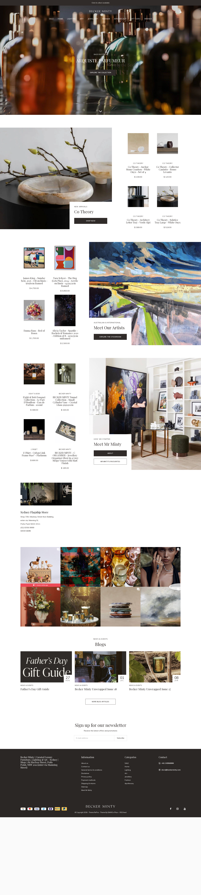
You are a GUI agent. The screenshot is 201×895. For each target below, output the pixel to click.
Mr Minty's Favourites (110, 461)
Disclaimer (85, 773)
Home (60, 19)
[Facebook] (170, 809)
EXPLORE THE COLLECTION (100, 72)
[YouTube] (185, 809)
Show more (25, 531)
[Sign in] (168, 11)
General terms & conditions (91, 770)
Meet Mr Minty (86, 790)
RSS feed (123, 812)
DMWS (110, 812)
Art (82, 19)
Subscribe (120, 738)
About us (84, 763)
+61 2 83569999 (167, 763)
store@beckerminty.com (171, 770)
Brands (148, 19)
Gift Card (135, 19)
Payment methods (88, 780)
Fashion (106, 19)
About (110, 453)
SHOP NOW (90, 221)
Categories (130, 757)
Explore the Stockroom (110, 337)
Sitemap (84, 787)
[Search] (174, 11)
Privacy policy (86, 777)
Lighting (71, 19)
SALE (51, 19)
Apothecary (120, 19)
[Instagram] (177, 809)
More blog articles (100, 702)
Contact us (85, 767)
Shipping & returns (88, 783)
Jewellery (93, 19)
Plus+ (116, 812)
